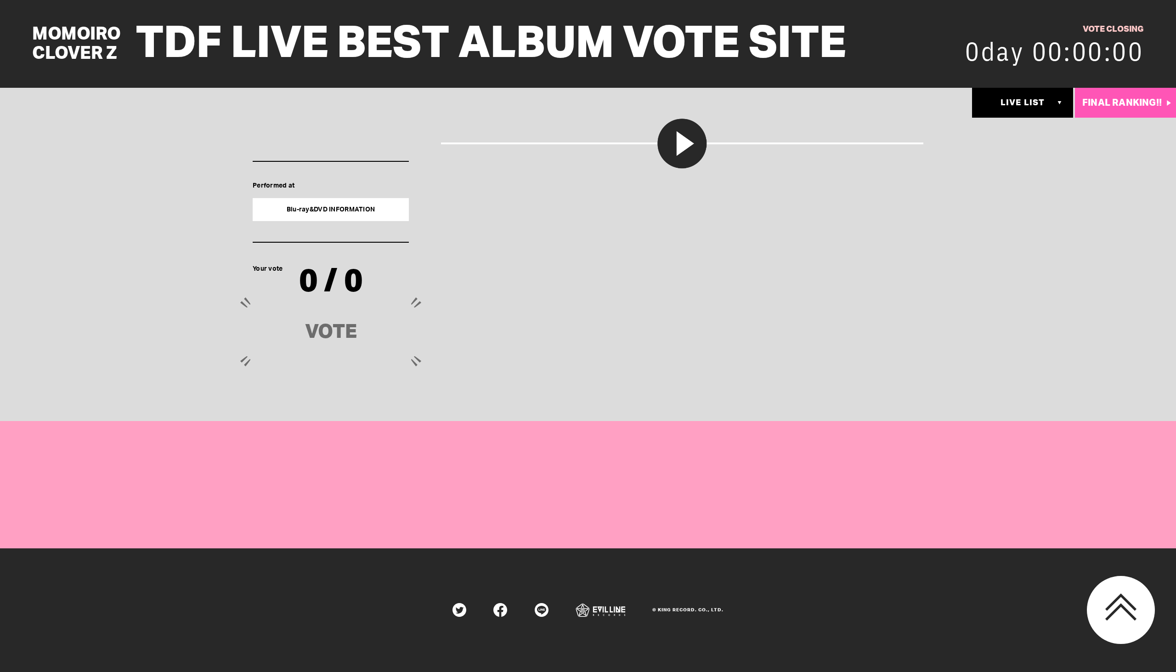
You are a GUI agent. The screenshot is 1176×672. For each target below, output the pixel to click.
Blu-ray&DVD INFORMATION (331, 209)
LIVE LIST (1023, 103)
